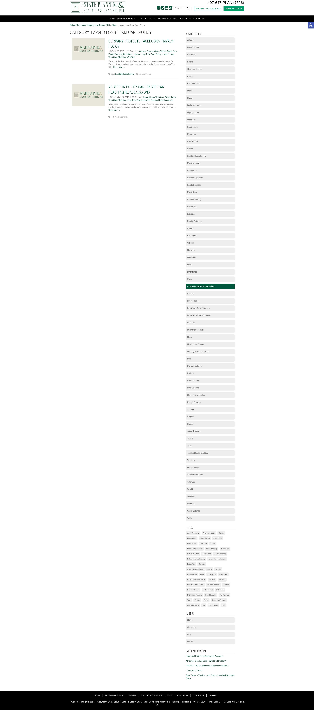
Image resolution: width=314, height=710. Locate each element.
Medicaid (191, 323)
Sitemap (89, 702)
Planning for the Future (195, 585)
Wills (189, 518)
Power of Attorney (195, 366)
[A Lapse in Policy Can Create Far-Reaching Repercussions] (88, 95)
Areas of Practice (126, 19)
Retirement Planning (194, 595)
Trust (189, 446)
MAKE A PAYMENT (234, 8)
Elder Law (191, 134)
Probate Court (193, 388)
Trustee (197, 600)
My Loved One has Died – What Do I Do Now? (206, 661)
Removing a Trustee (196, 395)
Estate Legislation (195, 178)
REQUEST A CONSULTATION (208, 8)
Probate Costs (193, 380)
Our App (212, 695)
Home (112, 19)
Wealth (190, 489)
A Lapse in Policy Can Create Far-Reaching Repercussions (136, 89)
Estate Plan (172, 51)
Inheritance (212, 574)
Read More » (119, 67)
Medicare (222, 579)
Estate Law (192, 170)
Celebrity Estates (194, 69)
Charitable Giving (209, 533)
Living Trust (223, 574)
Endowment (192, 141)
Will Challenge (193, 511)
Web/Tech (131, 57)
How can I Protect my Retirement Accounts (204, 656)
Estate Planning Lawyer (217, 559)
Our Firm (143, 19)
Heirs (189, 265)
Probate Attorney (193, 590)
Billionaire (191, 55)
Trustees (191, 460)
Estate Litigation (194, 185)
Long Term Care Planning (198, 308)
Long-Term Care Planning (196, 579)
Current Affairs (153, 51)
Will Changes (213, 605)
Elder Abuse (217, 538)
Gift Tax (190, 243)
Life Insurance (193, 301)
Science (190, 409)
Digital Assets (193, 112)
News (189, 337)
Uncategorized (193, 467)
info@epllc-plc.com (180, 702)
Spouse (190, 424)
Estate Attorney (193, 163)
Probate (190, 373)
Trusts (206, 600)
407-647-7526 (199, 702)
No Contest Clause (195, 344)
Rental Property (194, 402)
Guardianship (192, 574)
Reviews (191, 642)
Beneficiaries (193, 47)
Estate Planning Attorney (196, 559)
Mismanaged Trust (195, 330)
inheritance (128, 54)
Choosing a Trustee (194, 670)
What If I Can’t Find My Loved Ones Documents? (207, 666)
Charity (190, 76)
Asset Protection (193, 533)
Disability (191, 120)
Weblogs (191, 504)
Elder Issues (192, 127)
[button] (311, 25)
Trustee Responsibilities (197, 453)
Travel (190, 438)
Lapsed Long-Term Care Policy (147, 54)
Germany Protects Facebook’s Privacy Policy (141, 43)
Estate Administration (124, 74)
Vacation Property (195, 475)
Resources (185, 19)
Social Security (210, 595)
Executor (191, 214)
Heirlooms (191, 257)
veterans (191, 482)
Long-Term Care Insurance (138, 100)
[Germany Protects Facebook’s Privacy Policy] (88, 49)
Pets (189, 359)
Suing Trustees (193, 431)
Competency (191, 538)
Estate (190, 149)
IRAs (189, 279)
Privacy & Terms (77, 702)
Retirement (220, 590)
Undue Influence (193, 605)
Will (204, 605)
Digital (163, 51)
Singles (190, 417)
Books (190, 62)
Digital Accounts (194, 105)
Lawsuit (165, 54)
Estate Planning (115, 54)
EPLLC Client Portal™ (160, 19)
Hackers (191, 250)
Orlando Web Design (232, 702)
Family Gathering (194, 221)
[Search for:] (181, 8)
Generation (192, 236)
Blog (175, 19)
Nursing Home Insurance (162, 100)
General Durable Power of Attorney (199, 569)
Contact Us (198, 19)
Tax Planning (224, 595)
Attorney (142, 51)
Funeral (190, 228)
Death (190, 91)
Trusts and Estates (219, 600)
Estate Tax (191, 207)
